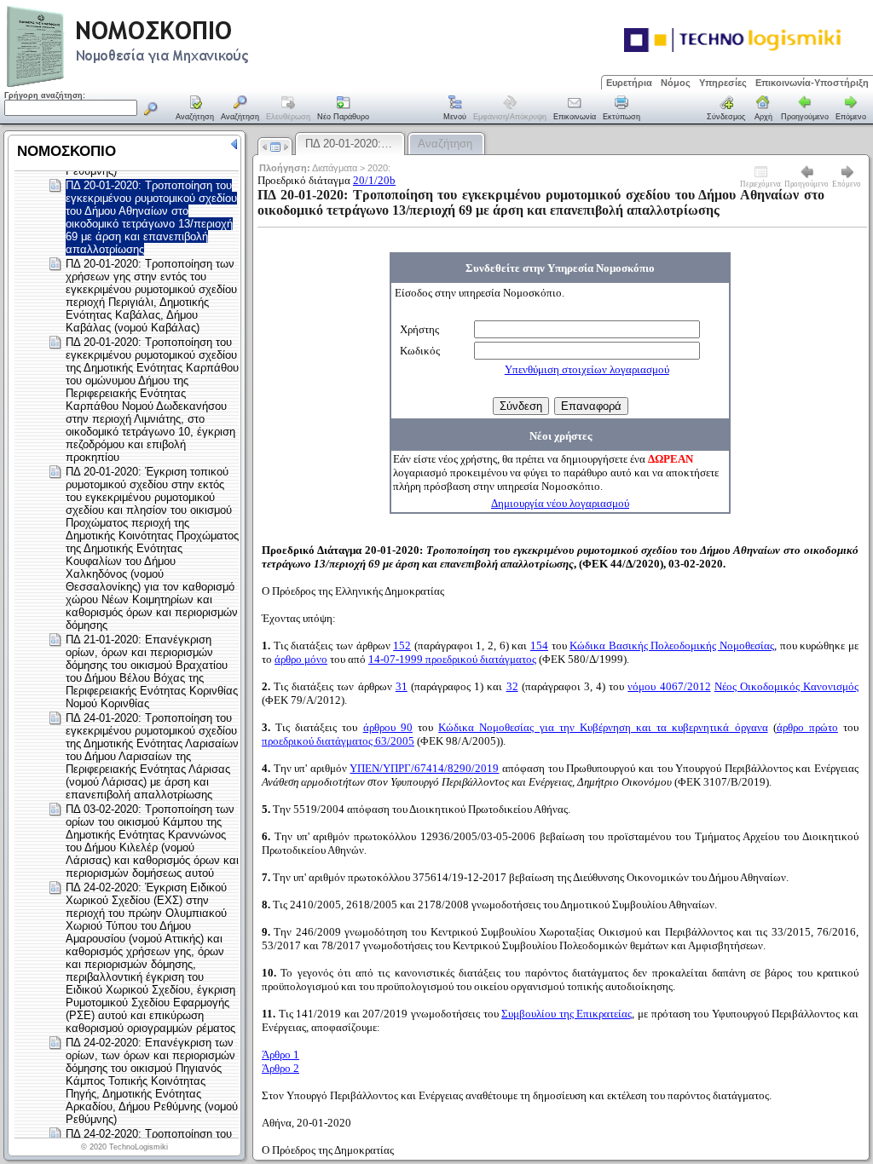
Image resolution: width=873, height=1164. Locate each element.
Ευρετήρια (629, 83)
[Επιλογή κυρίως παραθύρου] (195, 109)
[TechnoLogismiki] (195, 85)
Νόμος (676, 83)
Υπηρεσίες (723, 83)
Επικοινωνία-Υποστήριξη (812, 83)
